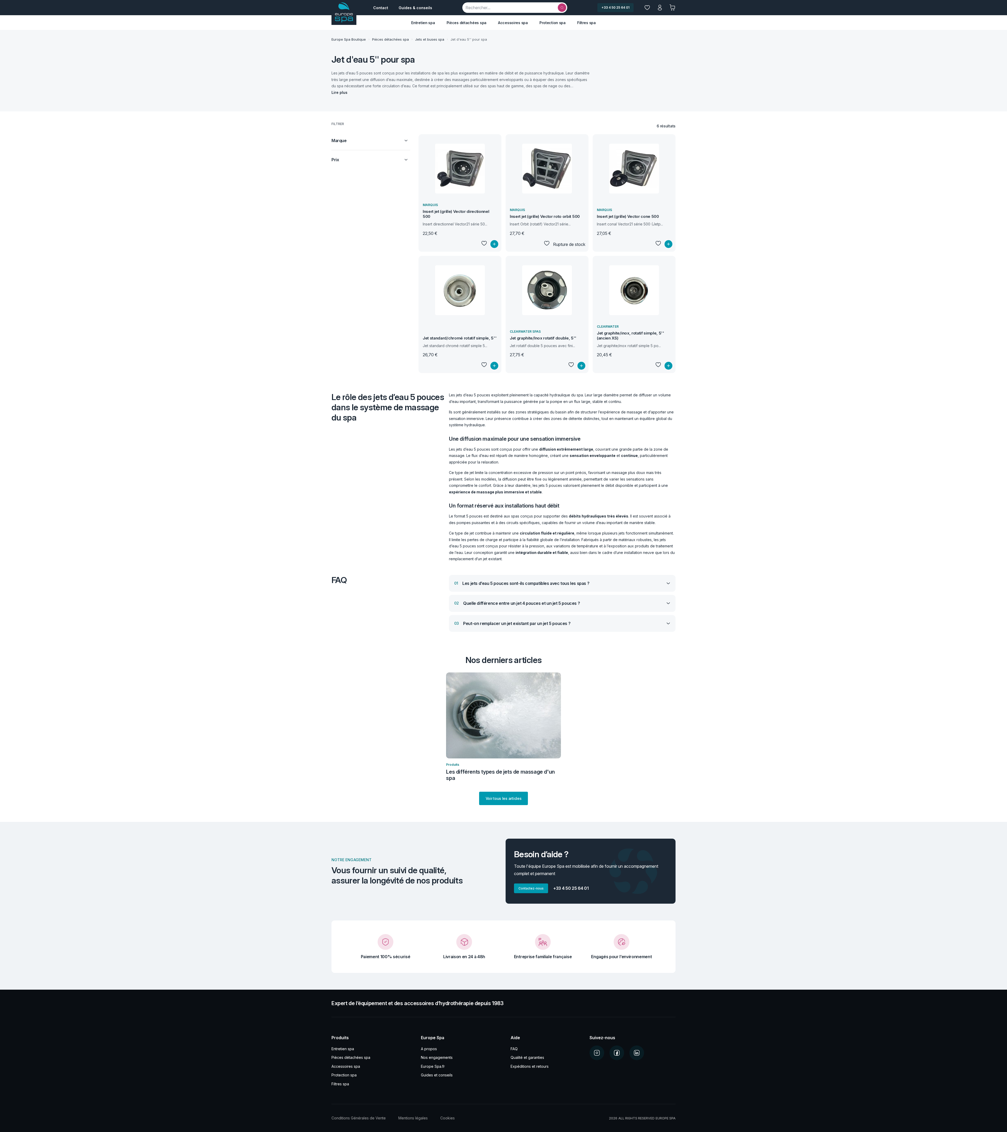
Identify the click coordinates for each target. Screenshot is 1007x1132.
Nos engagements (437, 1057)
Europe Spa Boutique (348, 39)
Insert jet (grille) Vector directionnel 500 (456, 214)
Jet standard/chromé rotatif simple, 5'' (460, 338)
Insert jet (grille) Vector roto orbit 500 (545, 216)
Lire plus (339, 92)
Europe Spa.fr (433, 1066)
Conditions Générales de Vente (358, 1118)
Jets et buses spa (429, 39)
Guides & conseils (415, 8)
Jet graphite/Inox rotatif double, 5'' (543, 338)
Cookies (447, 1118)
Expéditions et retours (530, 1066)
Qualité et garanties (527, 1057)
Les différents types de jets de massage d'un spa (500, 775)
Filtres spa (586, 22)
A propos (429, 1049)
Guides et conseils (437, 1075)
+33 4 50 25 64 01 (615, 7)
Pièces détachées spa (466, 22)
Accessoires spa (513, 22)
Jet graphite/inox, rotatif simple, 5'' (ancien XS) (630, 336)
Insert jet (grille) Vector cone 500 (628, 216)
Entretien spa (423, 22)
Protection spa (552, 22)
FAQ (514, 1049)
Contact (380, 8)
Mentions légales (413, 1118)
